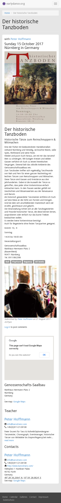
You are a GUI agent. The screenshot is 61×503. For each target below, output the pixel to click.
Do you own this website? (19, 355)
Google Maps (19, 401)
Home (7, 13)
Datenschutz (8, 500)
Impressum (43, 497)
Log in (7, 327)
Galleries (23, 497)
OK (44, 355)
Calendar (14, 497)
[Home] (3, 4)
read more (9, 440)
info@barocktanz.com (17, 424)
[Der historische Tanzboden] (30, 87)
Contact (32, 497)
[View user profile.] (30, 292)
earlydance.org (16, 3)
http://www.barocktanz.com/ (20, 466)
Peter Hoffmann (21, 39)
